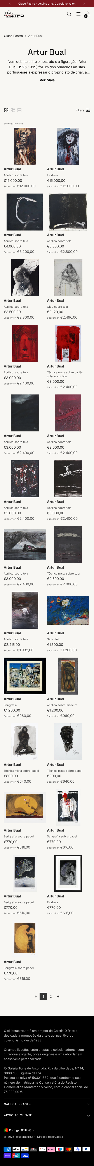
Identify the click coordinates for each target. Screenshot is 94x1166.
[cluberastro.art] (14, 14)
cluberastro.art (25, 1136)
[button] (6, 110)
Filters (80, 110)
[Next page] (58, 996)
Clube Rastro (13, 36)
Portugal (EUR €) (20, 1130)
